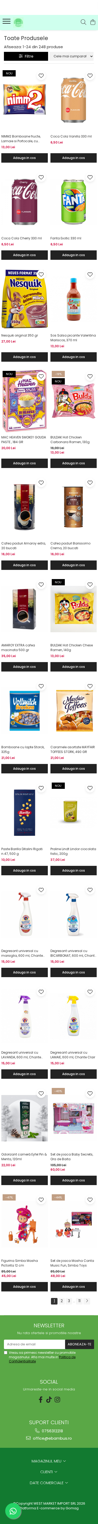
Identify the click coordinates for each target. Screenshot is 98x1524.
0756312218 (52, 1431)
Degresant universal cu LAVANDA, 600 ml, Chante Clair (21, 1055)
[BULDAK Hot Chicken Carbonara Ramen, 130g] (73, 401)
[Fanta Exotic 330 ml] (73, 201)
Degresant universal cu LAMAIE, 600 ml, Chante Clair (72, 1054)
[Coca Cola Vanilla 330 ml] (73, 100)
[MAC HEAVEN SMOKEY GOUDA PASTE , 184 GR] (24, 401)
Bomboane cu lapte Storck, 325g (22, 749)
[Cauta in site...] (83, 22)
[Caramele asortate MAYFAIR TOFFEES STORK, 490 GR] (73, 710)
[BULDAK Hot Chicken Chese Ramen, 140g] (73, 609)
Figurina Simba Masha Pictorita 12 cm (19, 1263)
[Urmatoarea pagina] (86, 1301)
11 (79, 1300)
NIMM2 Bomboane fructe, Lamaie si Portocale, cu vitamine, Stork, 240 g (21, 139)
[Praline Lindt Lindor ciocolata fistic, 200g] (73, 812)
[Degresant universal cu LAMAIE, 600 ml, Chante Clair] (73, 1016)
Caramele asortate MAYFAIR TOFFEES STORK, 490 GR (72, 749)
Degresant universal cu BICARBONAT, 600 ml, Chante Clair (73, 953)
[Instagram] (57, 1399)
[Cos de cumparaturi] (92, 22)
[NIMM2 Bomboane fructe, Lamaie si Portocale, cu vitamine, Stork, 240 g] (24, 100)
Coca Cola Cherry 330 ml (21, 238)
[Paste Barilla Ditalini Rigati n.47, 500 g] (24, 812)
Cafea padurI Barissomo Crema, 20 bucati (70, 545)
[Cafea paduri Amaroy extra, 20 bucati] (24, 507)
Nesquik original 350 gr (19, 335)
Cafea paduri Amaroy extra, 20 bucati (23, 545)
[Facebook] (41, 1399)
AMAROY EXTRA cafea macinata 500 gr (18, 647)
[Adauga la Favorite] (41, 75)
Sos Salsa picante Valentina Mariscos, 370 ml (73, 337)
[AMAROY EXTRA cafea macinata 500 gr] (24, 609)
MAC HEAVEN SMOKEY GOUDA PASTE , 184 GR (23, 439)
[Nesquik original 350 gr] (24, 299)
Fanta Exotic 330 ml (65, 238)
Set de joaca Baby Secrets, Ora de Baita (71, 1156)
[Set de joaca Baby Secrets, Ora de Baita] (73, 1118)
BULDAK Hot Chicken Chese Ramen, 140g (71, 647)
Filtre (28, 56)
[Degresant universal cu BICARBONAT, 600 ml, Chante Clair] (73, 914)
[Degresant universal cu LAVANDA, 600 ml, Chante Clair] (24, 1016)
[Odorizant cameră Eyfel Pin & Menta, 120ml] (24, 1118)
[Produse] (7, 23)
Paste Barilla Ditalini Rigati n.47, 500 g (22, 851)
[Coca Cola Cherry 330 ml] (24, 201)
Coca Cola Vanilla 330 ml (71, 136)
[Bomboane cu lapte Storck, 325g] (24, 710)
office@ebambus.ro (52, 1438)
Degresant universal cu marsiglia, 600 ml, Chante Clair (22, 953)
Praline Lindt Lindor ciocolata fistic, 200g (73, 851)
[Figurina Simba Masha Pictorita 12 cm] (24, 1224)
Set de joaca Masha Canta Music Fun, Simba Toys (72, 1263)
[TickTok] (49, 1399)
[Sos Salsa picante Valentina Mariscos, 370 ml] (73, 299)
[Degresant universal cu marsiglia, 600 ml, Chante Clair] (24, 914)
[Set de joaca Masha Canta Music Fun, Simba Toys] (73, 1224)
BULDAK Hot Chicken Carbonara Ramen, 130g (70, 439)
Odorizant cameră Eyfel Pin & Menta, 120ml (24, 1156)
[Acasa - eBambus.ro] (33, 22)
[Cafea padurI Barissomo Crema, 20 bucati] (73, 507)
